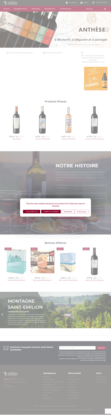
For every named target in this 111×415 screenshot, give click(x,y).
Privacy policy (81, 211)
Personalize (68, 211)
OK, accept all (32, 211)
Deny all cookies (51, 211)
